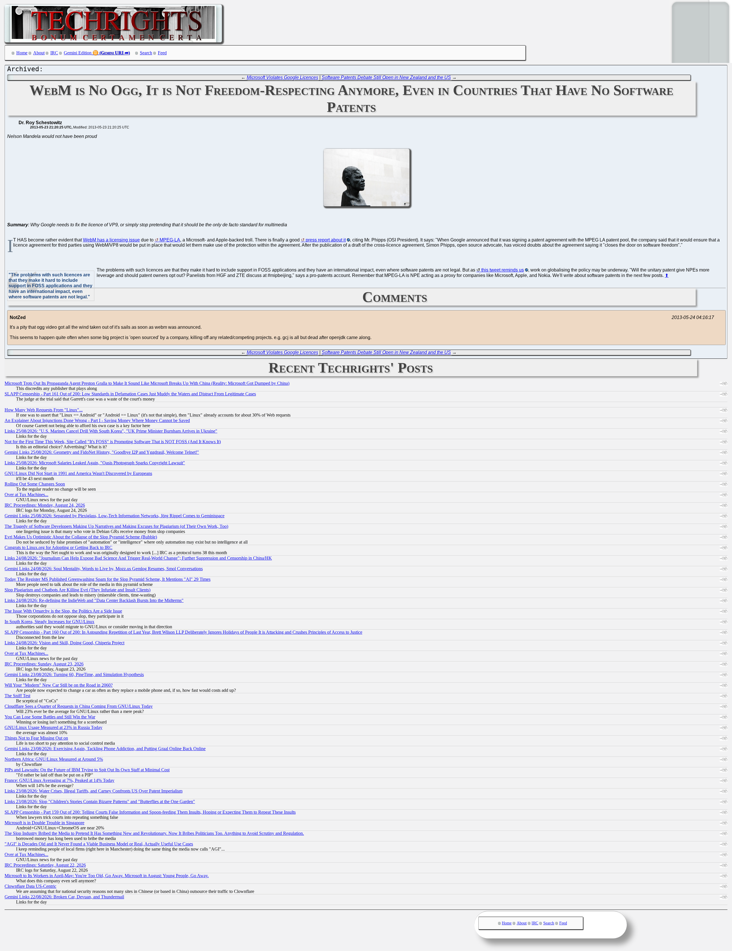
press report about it (326, 239)
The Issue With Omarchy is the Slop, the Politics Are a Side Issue (63, 611)
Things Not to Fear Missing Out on (36, 738)
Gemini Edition (78, 52)
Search (146, 52)
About (39, 52)
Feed (162, 52)
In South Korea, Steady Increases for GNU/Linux (49, 621)
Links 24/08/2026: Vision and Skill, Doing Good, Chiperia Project (64, 642)
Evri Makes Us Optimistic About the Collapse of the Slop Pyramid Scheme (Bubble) (81, 536)
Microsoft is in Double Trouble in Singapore (44, 822)
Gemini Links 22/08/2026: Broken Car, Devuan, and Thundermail (64, 896)
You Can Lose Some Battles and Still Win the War (50, 716)
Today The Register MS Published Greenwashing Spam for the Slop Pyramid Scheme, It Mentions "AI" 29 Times (107, 579)
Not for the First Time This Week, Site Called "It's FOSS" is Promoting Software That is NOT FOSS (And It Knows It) (113, 441)
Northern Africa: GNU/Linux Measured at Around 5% (54, 759)
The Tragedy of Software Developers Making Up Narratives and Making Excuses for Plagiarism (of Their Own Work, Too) (116, 526)
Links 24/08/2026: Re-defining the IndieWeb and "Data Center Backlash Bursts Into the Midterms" (94, 600)
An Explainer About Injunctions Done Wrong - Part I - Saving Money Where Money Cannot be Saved (97, 420)
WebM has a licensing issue (111, 239)
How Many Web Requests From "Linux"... (44, 409)
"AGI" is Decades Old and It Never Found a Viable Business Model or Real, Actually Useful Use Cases (99, 843)
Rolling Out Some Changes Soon (35, 484)
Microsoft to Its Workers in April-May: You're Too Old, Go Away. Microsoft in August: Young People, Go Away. (107, 875)
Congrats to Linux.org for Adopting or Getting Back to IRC (58, 547)
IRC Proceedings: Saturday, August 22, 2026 (45, 865)
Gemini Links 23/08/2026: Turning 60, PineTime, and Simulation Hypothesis (74, 674)
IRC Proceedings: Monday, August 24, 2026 (45, 505)
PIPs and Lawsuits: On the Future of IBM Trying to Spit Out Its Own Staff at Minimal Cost (87, 769)
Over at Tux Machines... (26, 494)
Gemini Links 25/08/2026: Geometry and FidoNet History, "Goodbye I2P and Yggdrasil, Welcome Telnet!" (102, 452)
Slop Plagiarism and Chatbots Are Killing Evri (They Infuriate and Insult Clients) (77, 589)
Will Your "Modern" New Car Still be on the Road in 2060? (59, 685)
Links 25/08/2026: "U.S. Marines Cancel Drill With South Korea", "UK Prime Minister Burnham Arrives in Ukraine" (111, 431)
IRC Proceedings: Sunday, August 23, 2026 (44, 663)
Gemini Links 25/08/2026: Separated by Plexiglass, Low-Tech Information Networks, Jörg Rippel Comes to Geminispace (114, 515)
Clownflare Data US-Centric (30, 886)
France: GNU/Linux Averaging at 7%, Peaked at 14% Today (59, 780)
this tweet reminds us (502, 270)
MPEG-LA (170, 239)
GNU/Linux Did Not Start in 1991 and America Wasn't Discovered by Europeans (78, 473)
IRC (54, 52)
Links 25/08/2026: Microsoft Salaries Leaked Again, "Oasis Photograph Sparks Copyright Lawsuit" (95, 462)
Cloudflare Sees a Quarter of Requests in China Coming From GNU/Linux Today (79, 706)
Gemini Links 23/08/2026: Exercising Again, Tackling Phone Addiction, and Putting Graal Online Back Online (105, 748)
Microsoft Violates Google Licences (282, 77)
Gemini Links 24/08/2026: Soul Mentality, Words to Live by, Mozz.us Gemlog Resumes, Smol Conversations (104, 568)
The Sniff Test (17, 695)
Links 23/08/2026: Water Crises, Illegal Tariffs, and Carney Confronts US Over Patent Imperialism (93, 790)
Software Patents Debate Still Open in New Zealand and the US (386, 77)
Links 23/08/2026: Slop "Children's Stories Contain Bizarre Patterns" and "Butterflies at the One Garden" (100, 801)
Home (21, 52)
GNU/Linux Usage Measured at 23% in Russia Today (53, 727)
